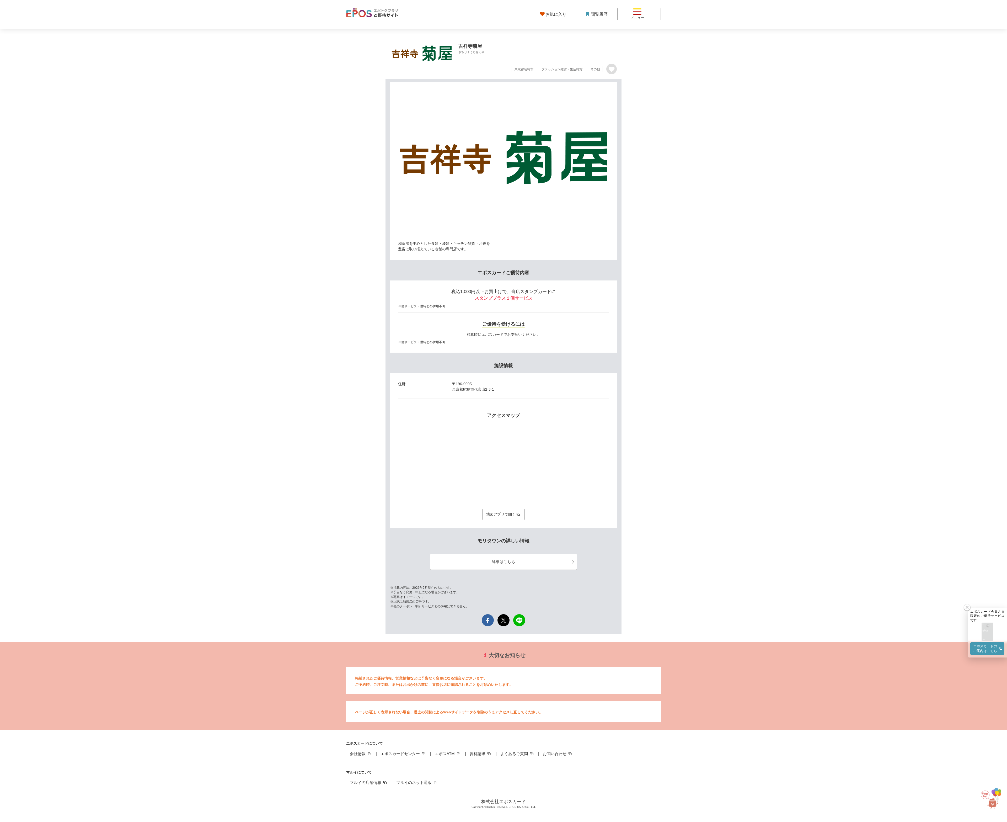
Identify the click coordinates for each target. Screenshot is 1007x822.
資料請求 (478, 753)
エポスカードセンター (401, 753)
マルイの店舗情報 (366, 782)
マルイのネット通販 (414, 782)
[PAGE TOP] (993, 794)
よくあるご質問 (514, 753)
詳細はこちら (503, 561)
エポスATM (445, 753)
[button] (987, 632)
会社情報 (358, 753)
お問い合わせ (555, 753)
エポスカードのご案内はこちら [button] (985, 648)
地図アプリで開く (501, 514)
